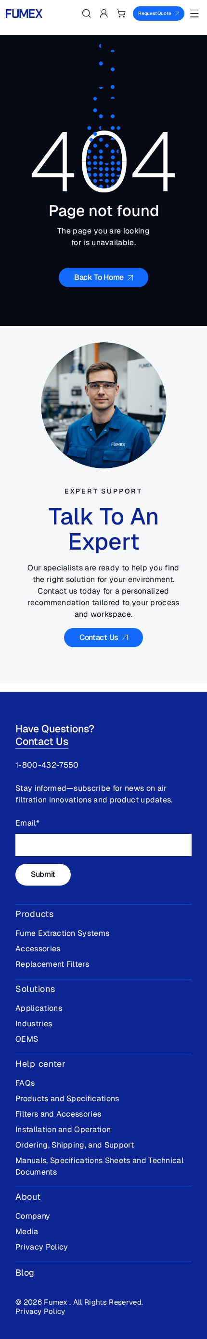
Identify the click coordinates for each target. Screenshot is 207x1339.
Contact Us (41, 741)
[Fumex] (24, 13)
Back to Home (99, 277)
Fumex (56, 1302)
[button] (86, 13)
